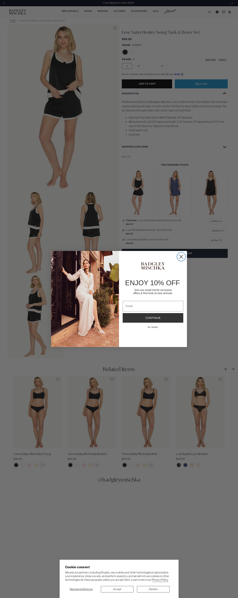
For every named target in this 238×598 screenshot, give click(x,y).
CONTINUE (153, 317)
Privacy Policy (160, 579)
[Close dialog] (181, 256)
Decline (153, 589)
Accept (117, 589)
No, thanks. (153, 327)
